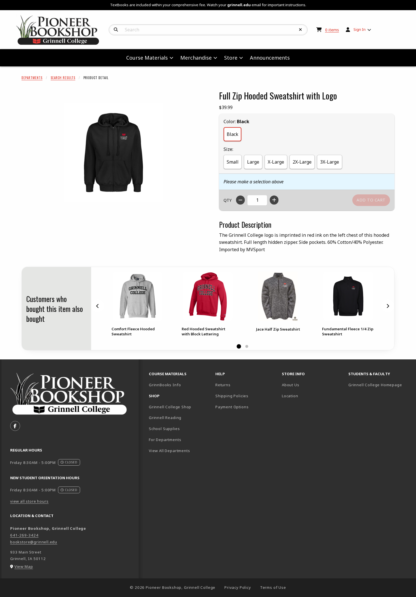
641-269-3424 (24, 535)
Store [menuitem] (230, 57)
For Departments (165, 439)
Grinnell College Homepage (379, 384)
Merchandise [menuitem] (196, 57)
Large (253, 162)
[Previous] (97, 305)
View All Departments (169, 450)
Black (232, 134)
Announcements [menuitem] (270, 57)
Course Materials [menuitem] (147, 57)
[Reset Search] (300, 29)
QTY (227, 200)
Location (290, 395)
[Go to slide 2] (246, 346)
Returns (223, 384)
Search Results (63, 77)
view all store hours (29, 501)
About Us (290, 384)
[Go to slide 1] (238, 346)
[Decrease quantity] (240, 200)
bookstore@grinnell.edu (33, 541)
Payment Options (231, 406)
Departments (32, 77)
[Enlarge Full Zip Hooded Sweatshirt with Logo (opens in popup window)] (113, 152)
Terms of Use (273, 587)
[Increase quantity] (274, 200)
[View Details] (137, 296)
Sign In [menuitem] (359, 29)
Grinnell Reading (165, 417)
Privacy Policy (237, 587)
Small (233, 162)
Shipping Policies (231, 395)
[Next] (387, 305)
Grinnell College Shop (170, 406)
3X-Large (329, 162)
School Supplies (164, 428)
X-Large (276, 162)
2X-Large (302, 162)
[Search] (116, 29)
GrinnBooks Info (180, 384)
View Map (23, 566)
